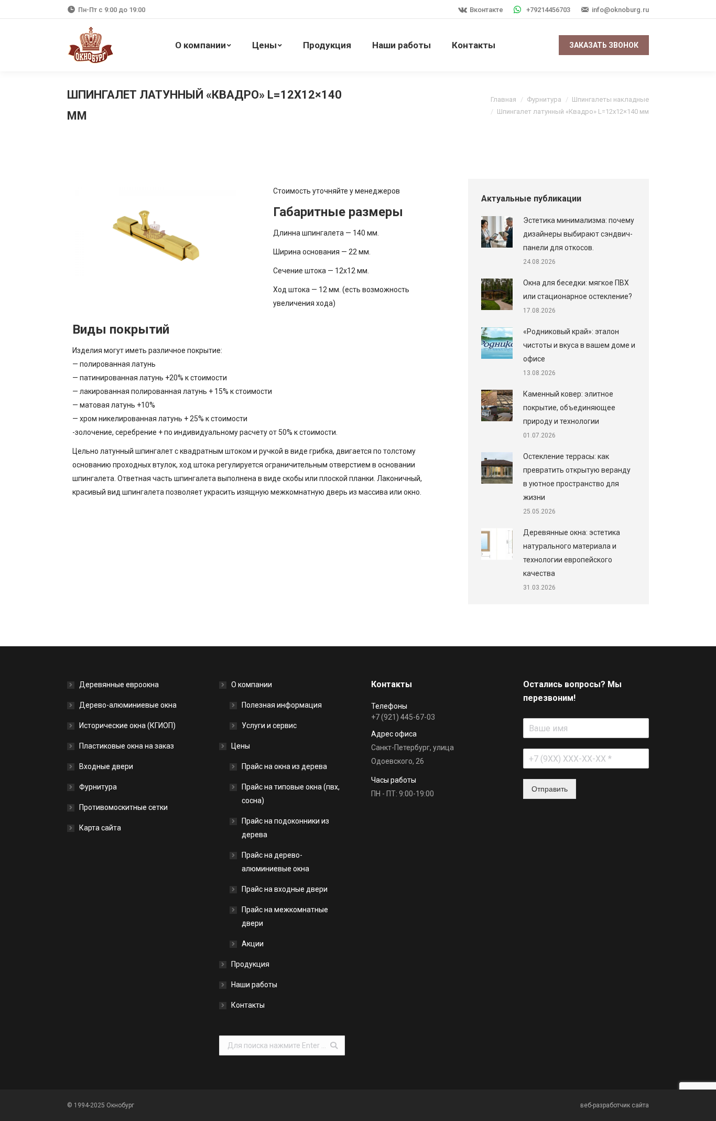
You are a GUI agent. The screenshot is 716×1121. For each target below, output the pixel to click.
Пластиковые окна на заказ (126, 746)
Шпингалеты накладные (610, 99)
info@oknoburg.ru (620, 10)
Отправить (549, 789)
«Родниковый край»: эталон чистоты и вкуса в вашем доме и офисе (579, 345)
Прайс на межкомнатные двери (285, 916)
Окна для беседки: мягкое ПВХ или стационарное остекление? (577, 290)
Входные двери (106, 766)
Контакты (248, 1005)
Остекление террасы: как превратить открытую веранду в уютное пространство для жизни (577, 476)
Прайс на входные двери (285, 889)
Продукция (250, 964)
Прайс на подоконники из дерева (285, 828)
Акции (253, 943)
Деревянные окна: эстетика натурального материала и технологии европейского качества (571, 553)
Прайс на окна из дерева (284, 766)
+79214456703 (548, 10)
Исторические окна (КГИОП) (127, 725)
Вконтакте (486, 10)
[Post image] (497, 232)
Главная (503, 99)
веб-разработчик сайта (614, 1105)
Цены (240, 746)
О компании (251, 684)
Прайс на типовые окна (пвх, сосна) (291, 794)
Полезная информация (282, 705)
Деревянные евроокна (119, 684)
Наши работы (254, 984)
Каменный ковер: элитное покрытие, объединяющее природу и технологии (569, 407)
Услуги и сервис (269, 725)
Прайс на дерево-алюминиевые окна (275, 862)
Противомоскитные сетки (123, 807)
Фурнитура (544, 99)
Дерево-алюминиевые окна (128, 705)
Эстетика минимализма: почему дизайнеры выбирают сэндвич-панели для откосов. (578, 234)
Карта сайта (100, 828)
